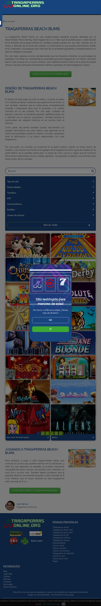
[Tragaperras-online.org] (23, 4)
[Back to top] (93, 596)
